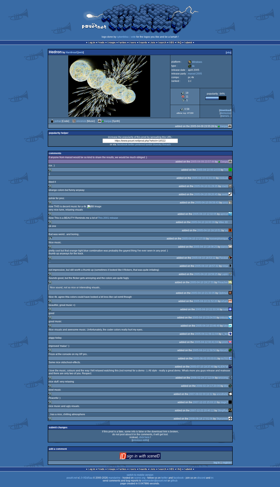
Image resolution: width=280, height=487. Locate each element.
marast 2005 (195, 73)
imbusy (224, 317)
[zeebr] (230, 194)
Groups (111, 42)
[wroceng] (230, 377)
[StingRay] (230, 410)
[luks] (230, 325)
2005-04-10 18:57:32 (207, 266)
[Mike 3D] (230, 222)
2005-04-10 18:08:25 (205, 246)
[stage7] (230, 402)
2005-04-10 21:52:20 (205, 301)
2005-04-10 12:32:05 (204, 214)
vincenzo (81, 121)
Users (132, 42)
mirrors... (226, 116)
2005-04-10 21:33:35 (203, 293)
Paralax (223, 257)
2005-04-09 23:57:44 (202, 161)
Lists (152, 42)
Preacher (223, 282)
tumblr (149, 144)
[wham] (230, 301)
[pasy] (230, 202)
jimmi (225, 342)
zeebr (225, 194)
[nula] (230, 309)
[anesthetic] (230, 394)
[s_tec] (230, 334)
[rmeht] (230, 186)
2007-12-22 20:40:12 (202, 410)
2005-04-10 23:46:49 (208, 325)
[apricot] (230, 214)
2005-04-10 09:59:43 (207, 202)
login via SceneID (147, 456)
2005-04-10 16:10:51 (209, 230)
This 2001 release (108, 217)
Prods (101, 42)
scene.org (139, 477)
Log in (91, 42)
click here (144, 437)
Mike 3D (223, 222)
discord (201, 477)
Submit (188, 42)
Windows (195, 62)
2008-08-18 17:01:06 (201, 418)
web (80, 52)
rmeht (225, 186)
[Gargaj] (99, 121)
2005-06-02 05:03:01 (205, 358)
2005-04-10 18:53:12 (203, 257)
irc (212, 477)
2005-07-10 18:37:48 (202, 366)
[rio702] (230, 358)
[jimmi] (230, 342)
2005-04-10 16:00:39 (203, 222)
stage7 (224, 402)
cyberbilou (123, 36)
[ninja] (230, 266)
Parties (122, 42)
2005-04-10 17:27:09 (194, 238)
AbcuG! (224, 350)
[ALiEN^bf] (230, 366)
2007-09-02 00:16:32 (201, 394)
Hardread (71, 52)
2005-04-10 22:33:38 (207, 309)
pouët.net (72, 477)
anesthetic (222, 394)
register (227, 462)
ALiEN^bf (222, 366)
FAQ (178, 42)
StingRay (223, 410)
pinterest (140, 144)
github (174, 480)
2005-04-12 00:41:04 (206, 342)
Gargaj (108, 121)
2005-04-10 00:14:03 (208, 169)
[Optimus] (230, 293)
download (225, 110)
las (226, 230)
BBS (171, 42)
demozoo (225, 113)
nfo (228, 52)
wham (224, 301)
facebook (122, 144)
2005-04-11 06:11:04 (206, 334)
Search (162, 42)
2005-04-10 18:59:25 (206, 274)
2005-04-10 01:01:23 (203, 178)
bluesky (157, 144)
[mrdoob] (230, 178)
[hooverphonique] (230, 238)
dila (226, 385)
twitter (131, 144)
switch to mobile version (140, 474)
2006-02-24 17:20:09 (208, 385)
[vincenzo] (74, 121)
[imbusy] (230, 317)
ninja (225, 266)
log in (217, 462)
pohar (58, 121)
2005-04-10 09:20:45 (206, 194)
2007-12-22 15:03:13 (204, 402)
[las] (230, 230)
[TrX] (230, 169)
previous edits (140, 440)
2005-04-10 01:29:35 (206, 186)
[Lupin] (230, 274)
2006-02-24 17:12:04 (202, 377)
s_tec (225, 334)
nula (225, 309)
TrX (226, 169)
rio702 (224, 358)
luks (225, 325)
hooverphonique (218, 238)
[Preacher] (230, 282)
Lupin (225, 274)
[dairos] (230, 246)
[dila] (230, 385)
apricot (224, 214)
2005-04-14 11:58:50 (204, 350)
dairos (224, 246)
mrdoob (223, 178)
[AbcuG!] (230, 350)
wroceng (223, 377)
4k (191, 66)
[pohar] (52, 121)
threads (166, 144)
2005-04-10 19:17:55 (202, 282)
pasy (225, 202)
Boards (143, 42)
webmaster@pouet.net (154, 480)
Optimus (223, 293)
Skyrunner (222, 418)
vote (133, 36)
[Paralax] (230, 257)
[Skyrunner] (230, 418)
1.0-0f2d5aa (85, 477)
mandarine (114, 477)
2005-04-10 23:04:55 (204, 317)
